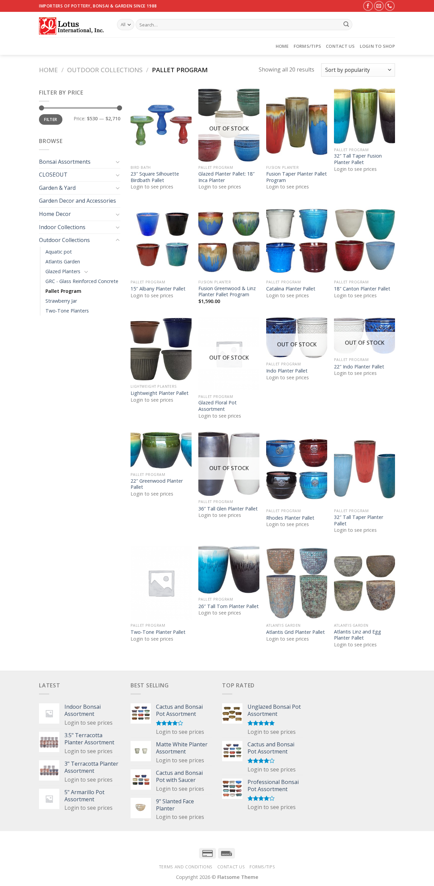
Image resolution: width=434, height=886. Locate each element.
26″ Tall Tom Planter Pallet (228, 606)
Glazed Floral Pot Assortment (217, 406)
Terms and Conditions (186, 867)
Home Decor (55, 214)
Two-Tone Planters (67, 310)
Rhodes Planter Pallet (290, 518)
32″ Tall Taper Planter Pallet (358, 520)
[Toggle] (117, 162)
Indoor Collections (62, 227)
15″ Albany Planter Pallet (158, 289)
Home (282, 46)
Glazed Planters (62, 271)
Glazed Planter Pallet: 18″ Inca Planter (226, 177)
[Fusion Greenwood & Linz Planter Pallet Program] (228, 239)
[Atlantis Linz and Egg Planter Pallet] (364, 582)
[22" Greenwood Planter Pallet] (161, 450)
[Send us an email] (379, 6)
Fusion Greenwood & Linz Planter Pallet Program (227, 291)
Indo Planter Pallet (287, 371)
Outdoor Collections (104, 69)
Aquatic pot (58, 251)
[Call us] (390, 6)
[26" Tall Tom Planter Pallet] (228, 569)
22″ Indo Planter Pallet (359, 367)
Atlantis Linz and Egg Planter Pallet (357, 635)
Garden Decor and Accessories (77, 200)
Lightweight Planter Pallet (160, 393)
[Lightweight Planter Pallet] (161, 348)
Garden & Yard (57, 188)
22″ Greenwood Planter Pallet (157, 484)
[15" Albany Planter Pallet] (161, 239)
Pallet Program (63, 291)
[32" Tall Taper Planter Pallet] (364, 468)
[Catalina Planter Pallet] (296, 239)
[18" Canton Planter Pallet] (364, 239)
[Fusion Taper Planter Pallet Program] (296, 125)
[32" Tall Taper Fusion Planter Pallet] (364, 116)
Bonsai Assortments (65, 161)
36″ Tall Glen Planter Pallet (228, 509)
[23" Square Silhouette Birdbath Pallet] (161, 125)
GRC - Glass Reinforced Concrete (81, 281)
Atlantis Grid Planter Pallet (295, 632)
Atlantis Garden (62, 261)
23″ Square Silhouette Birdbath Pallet (155, 177)
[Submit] (346, 25)
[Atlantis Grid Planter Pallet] (296, 582)
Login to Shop (377, 46)
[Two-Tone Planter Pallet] (161, 582)
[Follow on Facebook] (368, 6)
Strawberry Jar (61, 301)
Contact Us (340, 46)
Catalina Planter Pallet (290, 289)
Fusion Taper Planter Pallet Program (296, 177)
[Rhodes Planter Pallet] (296, 468)
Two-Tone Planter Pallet (158, 632)
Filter (50, 119)
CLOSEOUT (53, 174)
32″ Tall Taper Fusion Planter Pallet (358, 159)
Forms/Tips (307, 46)
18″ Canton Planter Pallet (362, 289)
